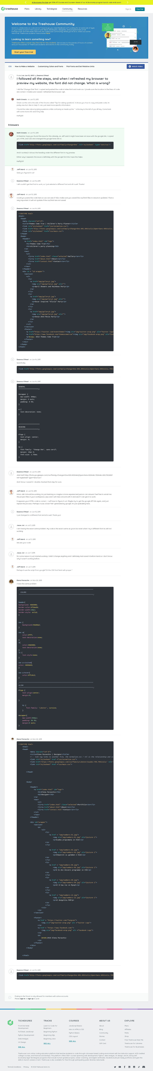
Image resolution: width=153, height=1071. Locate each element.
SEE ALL (21, 1047)
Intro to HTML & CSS (76, 1029)
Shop (127, 1036)
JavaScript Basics (75, 1026)
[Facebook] (124, 1067)
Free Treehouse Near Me (134, 1040)
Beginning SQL (49, 1035)
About (101, 1026)
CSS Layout (73, 1036)
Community (67, 9)
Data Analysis (23, 1039)
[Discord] (143, 1067)
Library (38, 9)
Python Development (26, 1035)
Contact (102, 1040)
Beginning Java (49, 1039)
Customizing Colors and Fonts (50, 66)
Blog (101, 1029)
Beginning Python (50, 1032)
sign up (30, 999)
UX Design (22, 1042)
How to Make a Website (25, 66)
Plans (27, 9)
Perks (127, 1033)
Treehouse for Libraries (133, 1043)
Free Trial (140, 9)
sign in (22, 999)
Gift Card (102, 1043)
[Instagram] (134, 1067)
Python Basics (74, 1033)
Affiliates (128, 1029)
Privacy (26, 1067)
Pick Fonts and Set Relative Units (80, 66)
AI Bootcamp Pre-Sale (40, 2)
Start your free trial (23, 52)
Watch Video (137, 66)
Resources (82, 9)
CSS (10, 66)
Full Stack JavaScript (25, 1032)
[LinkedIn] (129, 1067)
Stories (101, 1036)
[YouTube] (119, 1067)
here (48, 33)
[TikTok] (139, 1067)
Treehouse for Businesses (134, 1047)
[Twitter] (115, 1067)
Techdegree (52, 9)
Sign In (128, 9)
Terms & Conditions (14, 1067)
